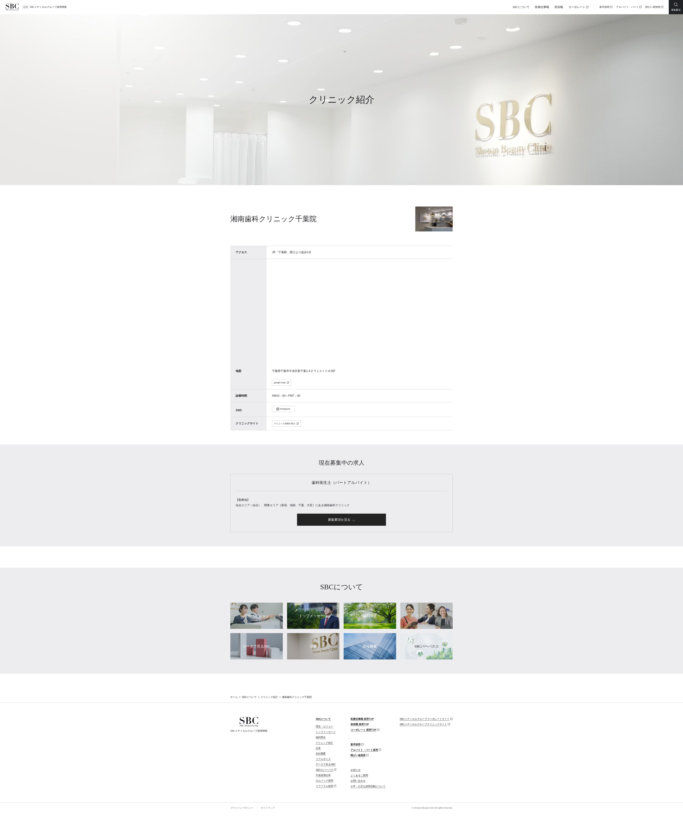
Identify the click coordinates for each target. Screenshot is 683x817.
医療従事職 (542, 7)
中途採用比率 (323, 775)
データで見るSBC (326, 764)
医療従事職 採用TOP (362, 718)
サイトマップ (268, 807)
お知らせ (356, 769)
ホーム (234, 697)
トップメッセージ (326, 731)
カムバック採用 (324, 780)
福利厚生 (321, 737)
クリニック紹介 (269, 697)
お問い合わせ (358, 780)
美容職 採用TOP (360, 724)
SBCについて (521, 7)
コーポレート (576, 7)
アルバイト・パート (627, 7)
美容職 (558, 7)
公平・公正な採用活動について (368, 786)
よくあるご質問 (359, 775)
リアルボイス (323, 759)
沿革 (318, 748)
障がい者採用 (652, 7)
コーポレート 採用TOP (363, 729)
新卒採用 (604, 7)
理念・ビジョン (324, 726)
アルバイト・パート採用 (364, 749)
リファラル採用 (324, 786)
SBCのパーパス (324, 769)
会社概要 (321, 753)
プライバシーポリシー (241, 807)
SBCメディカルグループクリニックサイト (423, 724)
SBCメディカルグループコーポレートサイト (424, 718)
